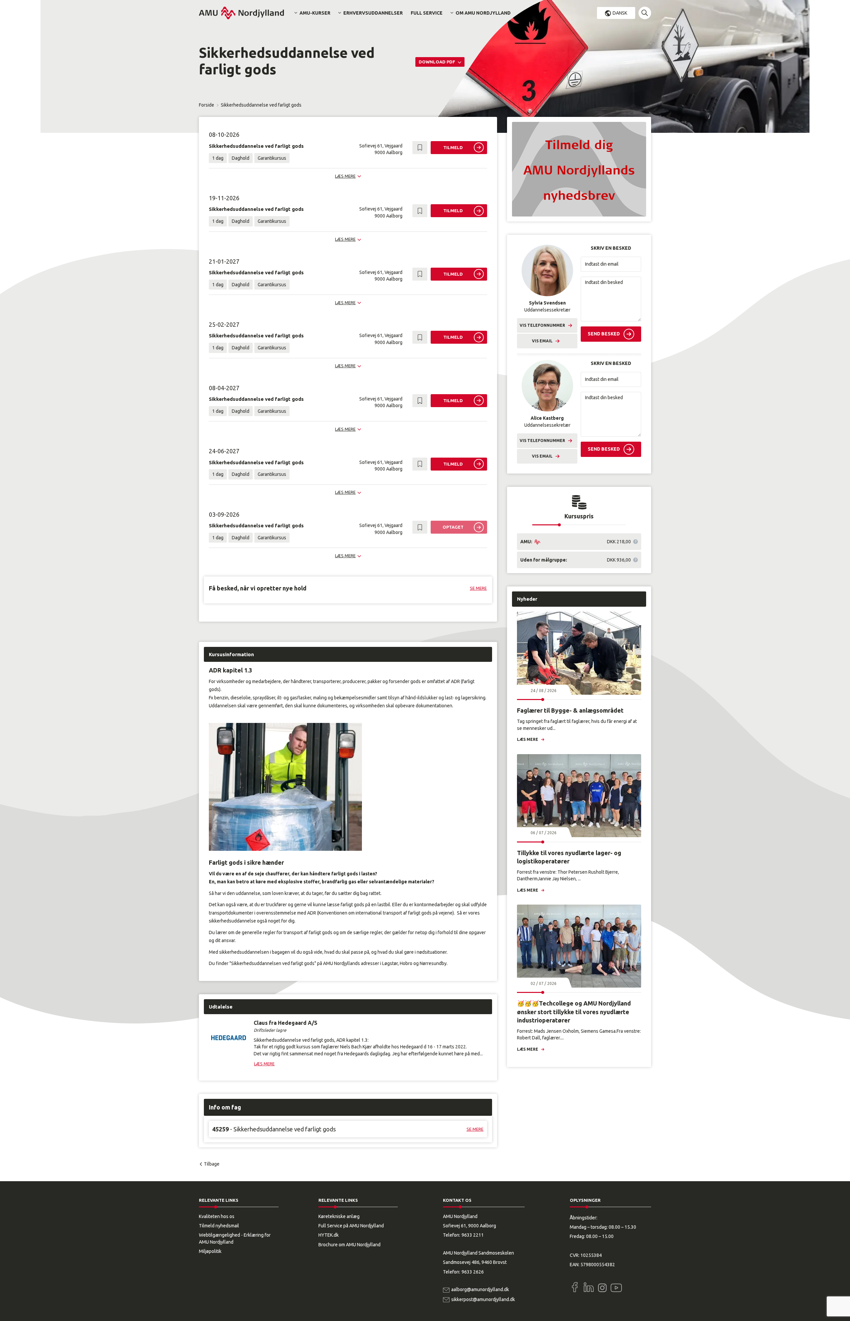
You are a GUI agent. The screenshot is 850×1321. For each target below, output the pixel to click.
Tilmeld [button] (453, 147)
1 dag (217, 158)
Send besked (604, 333)
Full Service (427, 13)
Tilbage (211, 1164)
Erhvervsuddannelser (373, 13)
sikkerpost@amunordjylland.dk (483, 1299)
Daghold (240, 158)
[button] (644, 13)
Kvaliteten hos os (216, 1216)
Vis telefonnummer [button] (542, 325)
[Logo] (241, 13)
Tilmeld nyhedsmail (219, 1225)
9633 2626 (473, 1272)
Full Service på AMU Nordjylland (351, 1225)
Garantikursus (272, 158)
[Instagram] (602, 1287)
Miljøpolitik (210, 1251)
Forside (206, 105)
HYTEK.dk (328, 1235)
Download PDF (437, 61)
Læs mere (527, 739)
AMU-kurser (314, 13)
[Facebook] (575, 1287)
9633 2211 (473, 1235)
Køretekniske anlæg (339, 1216)
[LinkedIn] (589, 1287)
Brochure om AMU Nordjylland (349, 1244)
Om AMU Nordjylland (483, 13)
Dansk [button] (620, 13)
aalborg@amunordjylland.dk (480, 1289)
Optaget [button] (453, 527)
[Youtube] (616, 1286)
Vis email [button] (542, 341)
